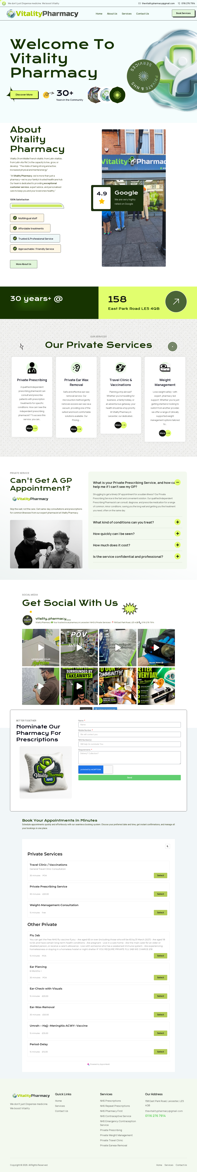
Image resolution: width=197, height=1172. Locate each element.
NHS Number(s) (85, 740)
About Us (112, 13)
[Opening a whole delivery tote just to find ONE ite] (117, 647)
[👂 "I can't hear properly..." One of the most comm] (156, 686)
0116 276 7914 (188, 3)
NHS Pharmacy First (111, 1111)
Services (126, 13)
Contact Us (142, 13)
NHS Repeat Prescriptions (115, 1105)
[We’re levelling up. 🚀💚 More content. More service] (40, 686)
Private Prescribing (32, 380)
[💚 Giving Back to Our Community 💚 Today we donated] (117, 686)
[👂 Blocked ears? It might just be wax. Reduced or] (156, 647)
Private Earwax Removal (113, 1145)
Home (99, 13)
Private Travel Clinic (111, 1140)
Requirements (84, 750)
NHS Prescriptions (110, 1100)
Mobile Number (85, 730)
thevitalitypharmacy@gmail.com (158, 3)
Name (81, 721)
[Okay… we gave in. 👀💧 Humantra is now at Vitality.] (40, 647)
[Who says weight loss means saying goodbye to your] (79, 686)
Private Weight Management (116, 1135)
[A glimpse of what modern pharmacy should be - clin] (79, 647)
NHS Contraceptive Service (115, 1116)
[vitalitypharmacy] (42, 13)
